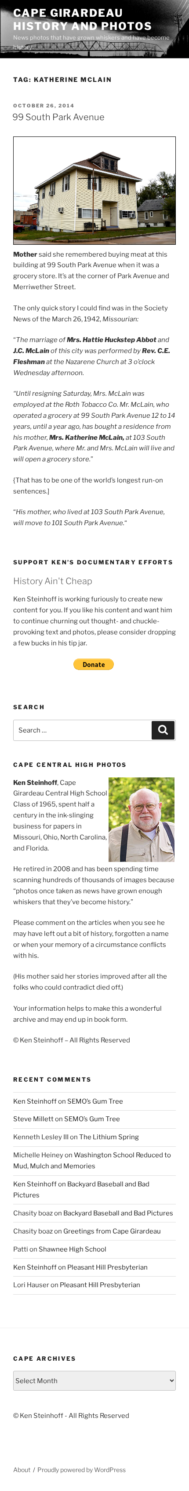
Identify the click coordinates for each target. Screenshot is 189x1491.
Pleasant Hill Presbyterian (107, 1267)
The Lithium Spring (109, 1137)
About (21, 1469)
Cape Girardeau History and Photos (83, 20)
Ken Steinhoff (35, 1101)
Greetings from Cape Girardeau (112, 1231)
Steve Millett (33, 1119)
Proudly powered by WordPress (81, 1469)
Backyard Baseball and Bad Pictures (118, 1213)
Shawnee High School (72, 1249)
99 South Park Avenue (58, 117)
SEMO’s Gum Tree (95, 1101)
